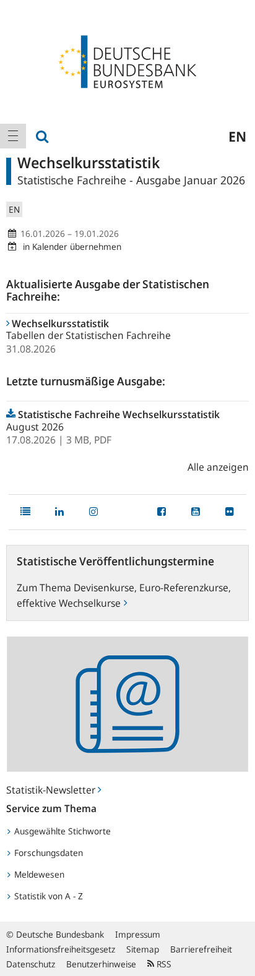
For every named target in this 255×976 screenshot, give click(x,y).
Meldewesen (38, 874)
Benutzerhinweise (101, 964)
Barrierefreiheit (201, 949)
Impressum (137, 934)
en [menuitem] (237, 136)
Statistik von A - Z (47, 896)
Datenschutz (30, 964)
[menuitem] (13, 136)
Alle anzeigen (218, 467)
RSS (162, 964)
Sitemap (142, 949)
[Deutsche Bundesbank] (127, 60)
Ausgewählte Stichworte (61, 831)
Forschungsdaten (47, 852)
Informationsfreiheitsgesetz (60, 949)
